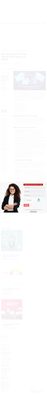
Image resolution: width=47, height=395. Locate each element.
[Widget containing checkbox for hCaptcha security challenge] (32, 200)
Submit (26, 205)
